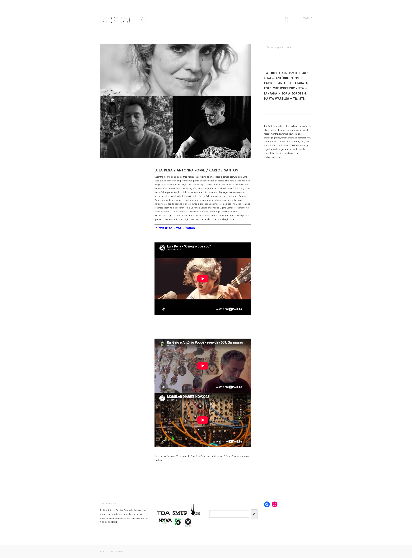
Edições (284, 21)
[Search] (254, 514)
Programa (307, 18)
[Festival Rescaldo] (124, 25)
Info (286, 18)
